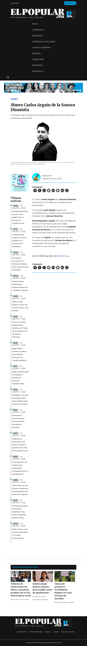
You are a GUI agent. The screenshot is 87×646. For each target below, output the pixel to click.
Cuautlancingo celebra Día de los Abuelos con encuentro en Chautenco (19, 240)
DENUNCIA (71, 3)
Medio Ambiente (68, 602)
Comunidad (37, 30)
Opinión (36, 53)
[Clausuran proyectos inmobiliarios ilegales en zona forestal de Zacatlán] (64, 576)
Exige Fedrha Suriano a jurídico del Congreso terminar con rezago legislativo (19, 354)
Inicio (35, 24)
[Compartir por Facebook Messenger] (58, 190)
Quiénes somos (22, 632)
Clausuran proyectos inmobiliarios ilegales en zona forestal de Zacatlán (63, 591)
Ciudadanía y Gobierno (40, 599)
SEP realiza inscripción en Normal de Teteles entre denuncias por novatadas (20, 264)
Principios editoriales (35, 632)
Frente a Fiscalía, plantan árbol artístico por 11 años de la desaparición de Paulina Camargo (20, 329)
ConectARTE (38, 59)
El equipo (48, 632)
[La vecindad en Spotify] (20, 182)
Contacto (56, 632)
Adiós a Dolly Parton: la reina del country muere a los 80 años (20, 306)
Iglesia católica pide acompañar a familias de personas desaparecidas (20, 377)
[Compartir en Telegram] (49, 190)
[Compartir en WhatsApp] (44, 190)
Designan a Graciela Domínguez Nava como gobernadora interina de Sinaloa (20, 399)
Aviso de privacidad (67, 632)
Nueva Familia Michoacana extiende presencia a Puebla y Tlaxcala (20, 285)
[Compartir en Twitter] (39, 190)
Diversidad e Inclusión (43, 42)
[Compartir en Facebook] (35, 190)
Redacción (47, 176)
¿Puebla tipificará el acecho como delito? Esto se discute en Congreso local (20, 217)
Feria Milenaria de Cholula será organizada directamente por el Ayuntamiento (20, 468)
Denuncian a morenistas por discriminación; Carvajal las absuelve (18, 421)
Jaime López (15, 599)
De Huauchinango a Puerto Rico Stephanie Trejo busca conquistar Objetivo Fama (20, 512)
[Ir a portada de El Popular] (43, 13)
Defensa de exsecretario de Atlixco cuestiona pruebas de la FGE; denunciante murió (20, 445)
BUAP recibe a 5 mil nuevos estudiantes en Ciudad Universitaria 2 (20, 533)
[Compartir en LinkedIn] (62, 190)
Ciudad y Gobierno (41, 48)
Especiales (37, 71)
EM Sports (37, 65)
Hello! (14, 99)
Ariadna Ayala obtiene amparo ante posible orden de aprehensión (42, 588)
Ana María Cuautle (39, 596)
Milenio (62, 256)
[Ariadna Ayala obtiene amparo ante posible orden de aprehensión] (43, 576)
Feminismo (37, 36)
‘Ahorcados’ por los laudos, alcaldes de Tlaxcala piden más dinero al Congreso (20, 490)
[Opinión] (43, 87)
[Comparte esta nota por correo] (53, 190)
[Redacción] (36, 177)
